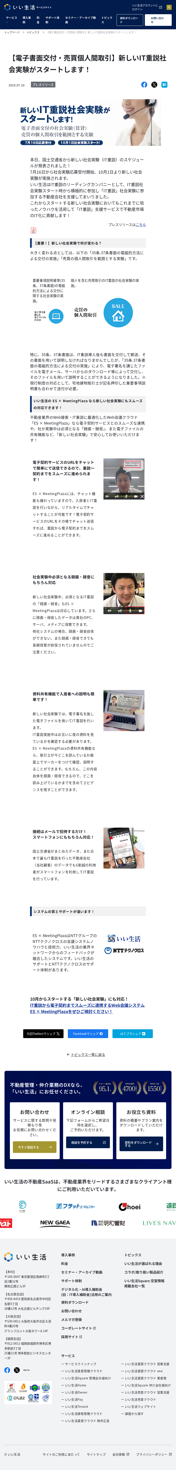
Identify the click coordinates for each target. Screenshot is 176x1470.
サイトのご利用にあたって (61, 1454)
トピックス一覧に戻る (88, 1054)
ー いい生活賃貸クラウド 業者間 (143, 1378)
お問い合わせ (157, 20)
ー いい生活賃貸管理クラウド (82, 1371)
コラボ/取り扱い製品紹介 (143, 1272)
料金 (38, 20)
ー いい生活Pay (72, 1399)
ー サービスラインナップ (78, 1364)
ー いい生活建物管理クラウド (82, 1413)
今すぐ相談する (28, 1147)
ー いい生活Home (73, 1385)
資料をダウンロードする (138, 1144)
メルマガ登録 (71, 1319)
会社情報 (118, 1454)
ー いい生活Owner (74, 1392)
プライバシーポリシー (151, 1454)
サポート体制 (52, 20)
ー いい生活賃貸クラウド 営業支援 (145, 1364)
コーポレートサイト (76, 1328)
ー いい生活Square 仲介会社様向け (146, 1385)
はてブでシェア (130, 1033)
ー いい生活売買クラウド (138, 1399)
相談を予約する (81, 1142)
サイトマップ (96, 1454)
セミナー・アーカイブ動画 (80, 20)
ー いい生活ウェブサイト (138, 1406)
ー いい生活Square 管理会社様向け (86, 1378)
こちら (141, 224)
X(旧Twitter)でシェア (41, 1033)
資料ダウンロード (129, 20)
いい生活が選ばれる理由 (143, 1263)
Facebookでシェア (86, 1033)
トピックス (106, 20)
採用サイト (69, 1336)
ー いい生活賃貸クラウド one (142, 1371)
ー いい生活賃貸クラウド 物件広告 (85, 1421)
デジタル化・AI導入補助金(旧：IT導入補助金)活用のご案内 (86, 1292)
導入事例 (27, 20)
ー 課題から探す (132, 1413)
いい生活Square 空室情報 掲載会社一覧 (144, 1283)
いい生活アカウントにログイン (145, 7)
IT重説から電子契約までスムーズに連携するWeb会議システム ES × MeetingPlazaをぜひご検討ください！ (87, 1008)
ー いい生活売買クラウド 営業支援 (145, 1392)
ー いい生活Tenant (74, 1406)
